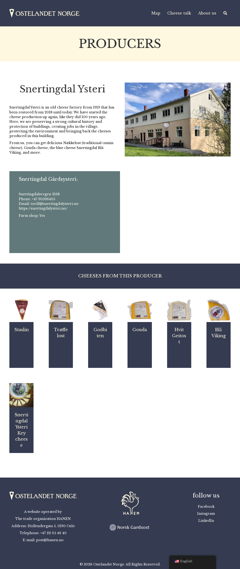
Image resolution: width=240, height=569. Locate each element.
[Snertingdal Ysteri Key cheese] (21, 395)
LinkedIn (206, 520)
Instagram (206, 513)
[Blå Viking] (218, 310)
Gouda (139, 329)
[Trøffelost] (61, 310)
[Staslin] (21, 310)
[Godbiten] (100, 310)
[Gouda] (140, 310)
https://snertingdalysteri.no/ (43, 208)
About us (207, 13)
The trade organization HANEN (43, 519)
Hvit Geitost (179, 335)
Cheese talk (179, 13)
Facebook (206, 506)
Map (155, 13)
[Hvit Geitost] (179, 310)
